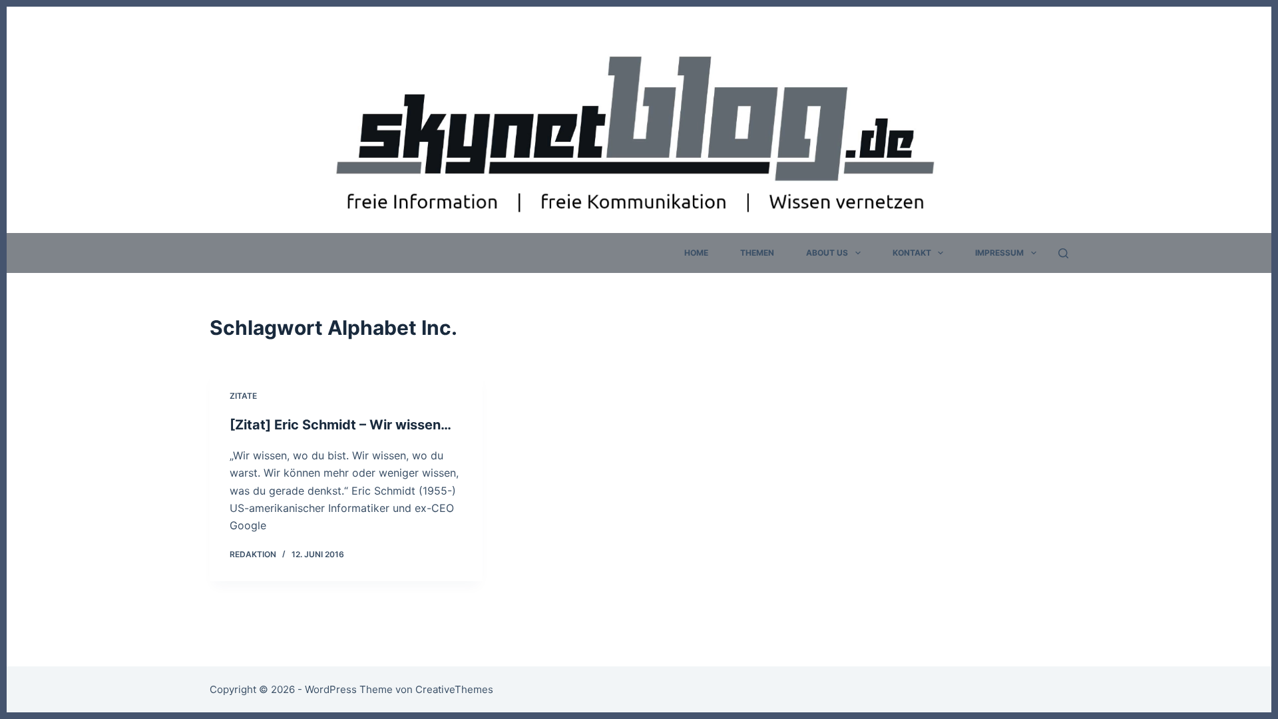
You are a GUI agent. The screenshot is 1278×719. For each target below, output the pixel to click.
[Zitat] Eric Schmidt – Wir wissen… (340, 425)
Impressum (999, 253)
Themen (757, 253)
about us (827, 253)
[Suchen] (1063, 253)
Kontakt (912, 253)
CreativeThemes (454, 689)
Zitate (243, 396)
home (696, 253)
